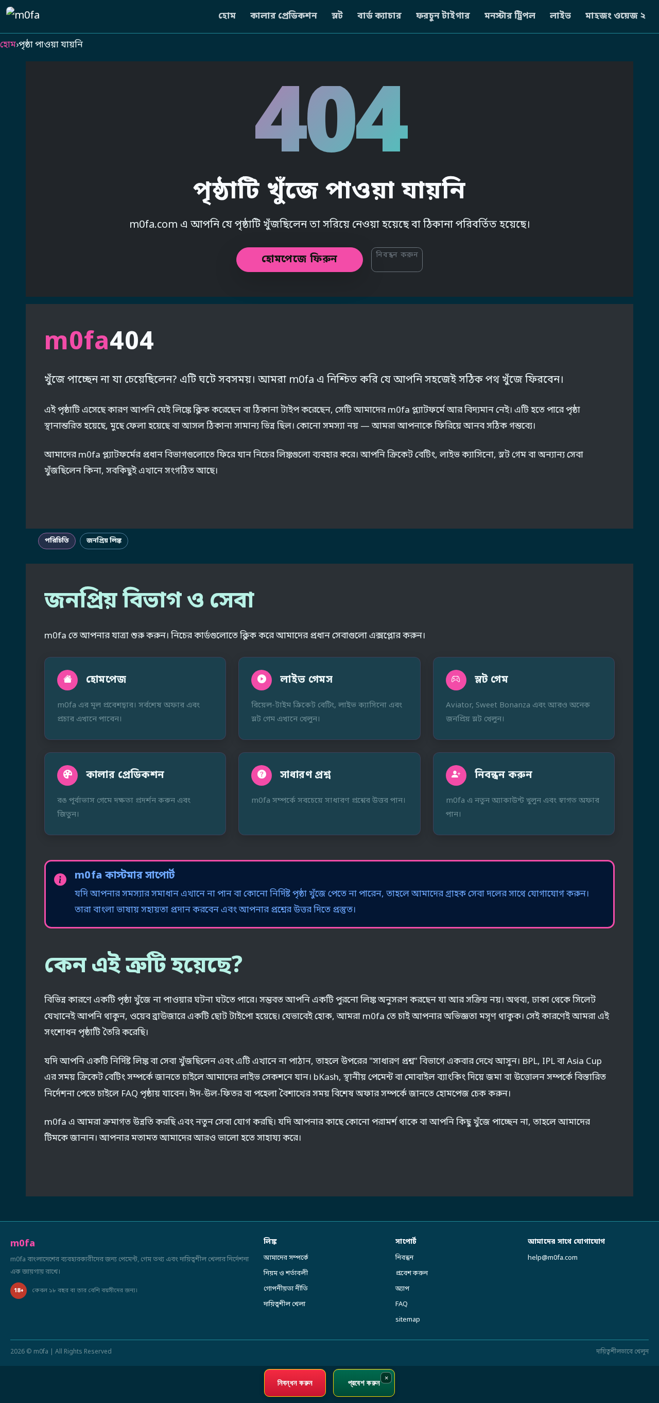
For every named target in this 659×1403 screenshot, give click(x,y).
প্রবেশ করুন (411, 1273)
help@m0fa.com (553, 1258)
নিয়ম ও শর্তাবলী (286, 1273)
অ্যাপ (402, 1288)
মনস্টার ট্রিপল (509, 16)
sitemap (407, 1319)
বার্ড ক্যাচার (379, 16)
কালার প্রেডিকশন (283, 16)
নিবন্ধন (404, 1258)
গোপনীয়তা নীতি (286, 1288)
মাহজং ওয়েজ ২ (615, 16)
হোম (227, 16)
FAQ (401, 1304)
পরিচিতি (57, 540)
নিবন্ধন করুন (397, 255)
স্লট (337, 16)
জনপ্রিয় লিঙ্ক (104, 540)
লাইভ (560, 16)
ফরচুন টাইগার (443, 16)
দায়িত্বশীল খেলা (284, 1304)
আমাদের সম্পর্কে (286, 1258)
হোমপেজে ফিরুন (300, 259)
